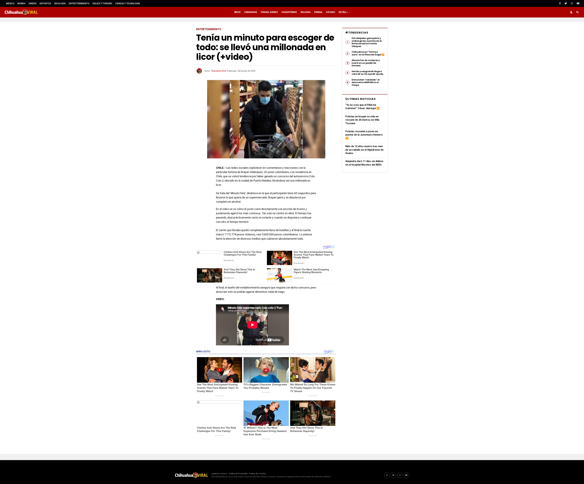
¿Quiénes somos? (219, 474)
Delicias (306, 12)
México (10, 3)
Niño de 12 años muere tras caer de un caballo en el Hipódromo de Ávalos (364, 150)
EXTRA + (343, 12)
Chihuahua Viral (218, 71)
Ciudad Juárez (269, 12)
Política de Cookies (257, 474)
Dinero (32, 3)
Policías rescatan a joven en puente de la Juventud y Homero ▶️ (364, 135)
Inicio (237, 12)
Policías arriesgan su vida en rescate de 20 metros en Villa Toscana (362, 120)
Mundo (21, 3)
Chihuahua (250, 12)
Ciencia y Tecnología (127, 3)
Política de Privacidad (238, 474)
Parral (318, 12)
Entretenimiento (79, 3)
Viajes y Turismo (102, 3)
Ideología (60, 3)
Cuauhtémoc (289, 12)
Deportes (45, 3)
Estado (330, 12)
